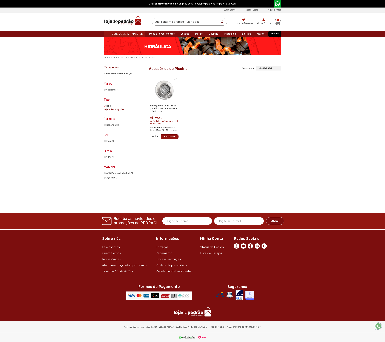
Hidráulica (230, 33)
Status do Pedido (212, 247)
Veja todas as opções (114, 109)
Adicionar (169, 136)
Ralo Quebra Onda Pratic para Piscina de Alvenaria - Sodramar (163, 108)
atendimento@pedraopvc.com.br (124, 265)
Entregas (162, 247)
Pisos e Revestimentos (162, 33)
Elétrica (246, 33)
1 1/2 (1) (110, 157)
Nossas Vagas (111, 259)
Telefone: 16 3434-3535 (118, 271)
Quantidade (152, 134)
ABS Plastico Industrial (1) (119, 173)
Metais (199, 33)
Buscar (222, 21)
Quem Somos (230, 10)
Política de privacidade (171, 265)
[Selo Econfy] (249, 295)
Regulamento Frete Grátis (173, 271)
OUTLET (275, 34)
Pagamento (164, 253)
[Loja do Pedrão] (123, 20)
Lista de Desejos (243, 23)
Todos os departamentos (126, 33)
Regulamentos (274, 10)
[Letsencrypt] (220, 294)
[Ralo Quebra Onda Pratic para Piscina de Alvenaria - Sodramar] (164, 89)
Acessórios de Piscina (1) (118, 73)
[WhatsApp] (265, 245)
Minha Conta (264, 23)
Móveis (261, 33)
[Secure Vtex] (229, 295)
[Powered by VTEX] (202, 337)
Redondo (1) (112, 125)
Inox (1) (110, 141)
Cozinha (213, 33)
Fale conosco (111, 247)
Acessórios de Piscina (137, 57)
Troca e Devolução (168, 259)
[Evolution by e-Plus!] (187, 337)
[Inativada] (239, 295)
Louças (185, 33)
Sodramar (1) (112, 89)
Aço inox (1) (112, 177)
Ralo (153, 57)
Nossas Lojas (252, 10)
